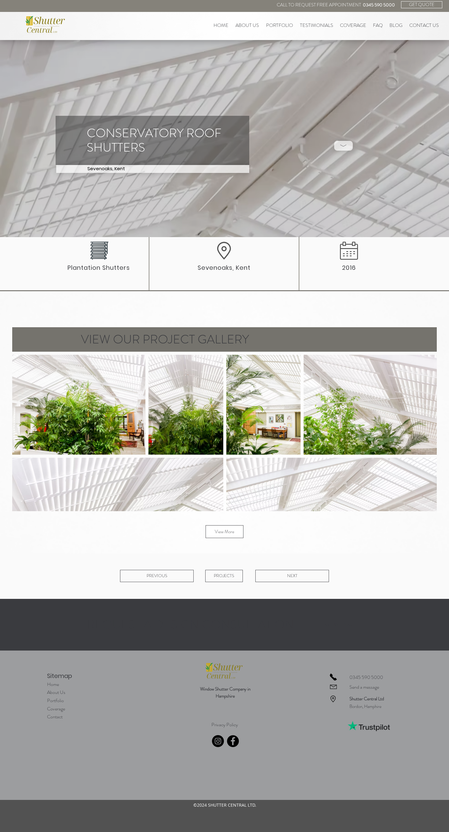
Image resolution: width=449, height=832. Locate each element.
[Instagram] (218, 741)
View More (224, 531)
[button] (343, 146)
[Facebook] (233, 741)
